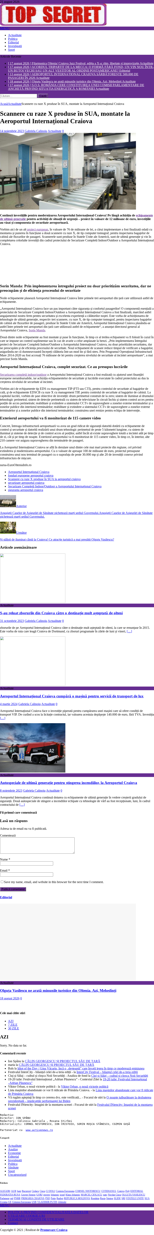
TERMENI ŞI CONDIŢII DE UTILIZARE (36, 1219)
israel (62, 1194)
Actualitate (15, 35)
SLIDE (117, 1198)
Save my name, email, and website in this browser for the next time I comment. (54, 882)
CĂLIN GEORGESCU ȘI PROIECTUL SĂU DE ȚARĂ (62, 1061)
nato (105, 1194)
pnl (11, 1198)
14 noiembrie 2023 (12, 131)
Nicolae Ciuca (114, 1194)
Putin (53, 1198)
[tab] (81, 1021)
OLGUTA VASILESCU (133, 1194)
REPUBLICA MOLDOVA (77, 1198)
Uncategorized (17, 1174)
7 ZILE (12, 1024)
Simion (109, 1198)
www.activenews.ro (39, 1130)
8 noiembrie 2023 (11, 790)
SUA (147, 1198)
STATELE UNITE (135, 1198)
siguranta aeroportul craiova (25, 490)
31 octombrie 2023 (12, 621)
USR (34, 1202)
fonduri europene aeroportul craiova (30, 475)
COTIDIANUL (108, 1191)
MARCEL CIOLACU (91, 1194)
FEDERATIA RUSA (10, 1194)
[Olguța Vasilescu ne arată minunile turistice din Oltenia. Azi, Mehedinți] (68, 979)
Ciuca (42, 1191)
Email (4, 870)
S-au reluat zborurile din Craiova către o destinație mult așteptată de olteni (61, 613)
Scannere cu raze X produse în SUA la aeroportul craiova (44, 479)
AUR (13, 1191)
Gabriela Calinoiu (36, 131)
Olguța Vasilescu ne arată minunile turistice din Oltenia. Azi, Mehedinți (58, 990)
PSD (47, 1198)
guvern (46, 1194)
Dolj (127, 1191)
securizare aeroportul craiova (26, 482)
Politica (12, 38)
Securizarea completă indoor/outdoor (23, 374)
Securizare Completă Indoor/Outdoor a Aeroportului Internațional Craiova (54, 486)
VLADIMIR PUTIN (47, 1202)
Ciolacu (35, 1191)
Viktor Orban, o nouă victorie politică (84, 1086)
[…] (129, 631)
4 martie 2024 (8, 704)
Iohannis (55, 1194)
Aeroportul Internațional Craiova (28, 472)
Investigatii (15, 46)
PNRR (17, 1198)
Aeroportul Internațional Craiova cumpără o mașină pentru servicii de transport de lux (72, 696)
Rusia (102, 1198)
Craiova (121, 1191)
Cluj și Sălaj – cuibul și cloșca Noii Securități (119, 1075)
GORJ (39, 1194)
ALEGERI (5, 1191)
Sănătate (13, 1167)
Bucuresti (26, 1191)
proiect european (37, 229)
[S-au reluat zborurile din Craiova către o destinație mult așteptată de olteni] (32, 601)
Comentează (8, 835)
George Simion (28, 1194)
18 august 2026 (9, 998)
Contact (13, 1223)
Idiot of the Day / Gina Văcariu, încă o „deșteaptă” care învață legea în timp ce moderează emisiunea (80, 1068)
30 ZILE (13, 1028)
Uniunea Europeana (21, 1202)
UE (9, 1202)
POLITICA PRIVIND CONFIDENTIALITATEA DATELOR (48, 1212)
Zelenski (62, 1202)
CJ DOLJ (50, 1191)
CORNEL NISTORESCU (87, 1191)
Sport (11, 49)
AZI (10, 1021)
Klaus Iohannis (73, 1194)
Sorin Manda (37, 330)
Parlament (4, 1198)
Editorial (13, 42)
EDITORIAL (136, 1191)
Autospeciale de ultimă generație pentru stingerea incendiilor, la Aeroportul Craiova (68, 783)
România (95, 1198)
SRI (123, 1198)
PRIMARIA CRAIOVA (33, 1198)
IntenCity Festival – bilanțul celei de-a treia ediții (107, 1072)
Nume (4, 859)
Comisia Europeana (65, 1191)
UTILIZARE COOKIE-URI (26, 1215)
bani (19, 1191)
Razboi (60, 1198)
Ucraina (3, 1202)
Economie (14, 1153)
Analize (13, 1149)
